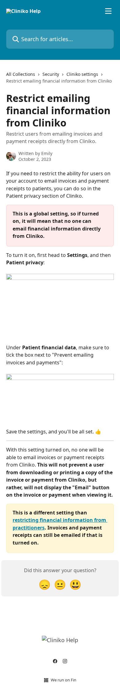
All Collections (20, 74)
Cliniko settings (82, 74)
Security (50, 74)
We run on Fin (63, 680)
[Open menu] (108, 11)
